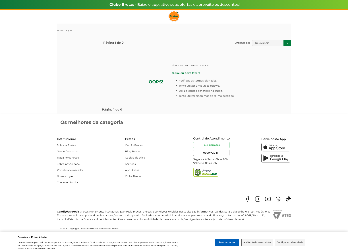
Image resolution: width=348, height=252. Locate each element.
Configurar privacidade (290, 242)
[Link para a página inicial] (60, 30)
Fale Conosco (211, 145)
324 (70, 30)
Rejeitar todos (227, 242)
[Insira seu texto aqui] (275, 150)
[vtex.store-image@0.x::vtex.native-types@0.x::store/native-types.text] (247, 199)
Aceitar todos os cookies (257, 242)
